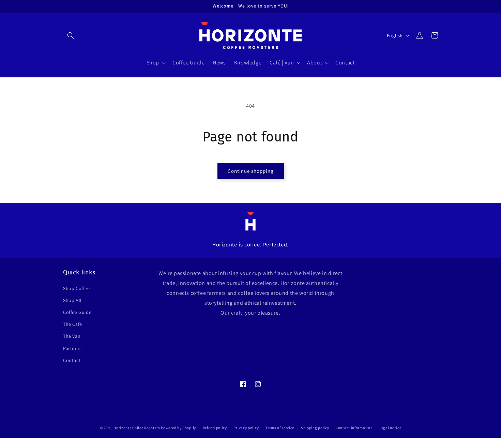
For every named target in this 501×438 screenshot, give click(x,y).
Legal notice (390, 427)
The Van (71, 336)
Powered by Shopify (178, 427)
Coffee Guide (77, 312)
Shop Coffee (76, 288)
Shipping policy (315, 427)
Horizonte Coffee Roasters (136, 427)
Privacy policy (246, 427)
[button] (70, 35)
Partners (72, 348)
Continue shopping (251, 171)
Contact (71, 360)
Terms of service (279, 427)
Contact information (354, 427)
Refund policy (215, 427)
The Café (72, 324)
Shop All (72, 300)
